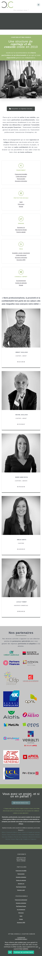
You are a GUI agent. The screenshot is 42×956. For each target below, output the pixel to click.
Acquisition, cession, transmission (21, 253)
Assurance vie (21, 227)
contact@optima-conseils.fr (21, 939)
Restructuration (21, 178)
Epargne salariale (21, 232)
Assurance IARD (21, 259)
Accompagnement (21, 280)
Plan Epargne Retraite (21, 229)
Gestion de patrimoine (21, 283)
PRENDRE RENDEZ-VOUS (22, 803)
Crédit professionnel (21, 176)
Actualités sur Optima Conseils (22, 108)
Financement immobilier (21, 174)
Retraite (21, 206)
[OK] (39, 948)
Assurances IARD (21, 922)
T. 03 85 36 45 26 (21, 937)
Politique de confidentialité (23, 952)
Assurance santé (21, 890)
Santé (21, 202)
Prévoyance (21, 204)
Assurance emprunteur (21, 181)
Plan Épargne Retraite (21, 886)
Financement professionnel (21, 899)
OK (10, 952)
